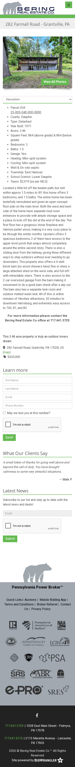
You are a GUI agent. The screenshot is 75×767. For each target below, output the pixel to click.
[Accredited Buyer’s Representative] (41, 674)
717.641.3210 (13, 738)
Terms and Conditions (19, 604)
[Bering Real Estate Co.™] (28, 7)
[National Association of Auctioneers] (61, 625)
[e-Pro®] (24, 690)
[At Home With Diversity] (61, 674)
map (7, 352)
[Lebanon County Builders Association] (60, 641)
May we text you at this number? (27, 413)
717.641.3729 (14, 726)
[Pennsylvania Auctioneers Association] (11, 641)
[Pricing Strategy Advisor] (51, 657)
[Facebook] (37, 715)
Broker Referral (47, 604)
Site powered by (23, 760)
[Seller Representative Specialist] (17, 674)
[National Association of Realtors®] (13, 625)
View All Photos (55, 82)
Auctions (30, 600)
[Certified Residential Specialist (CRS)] (29, 657)
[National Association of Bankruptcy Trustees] (14, 657)
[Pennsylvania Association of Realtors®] (37, 625)
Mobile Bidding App (53, 600)
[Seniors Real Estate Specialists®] (59, 690)
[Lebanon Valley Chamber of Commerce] (33, 641)
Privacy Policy (41, 609)
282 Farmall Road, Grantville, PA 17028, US (35, 347)
